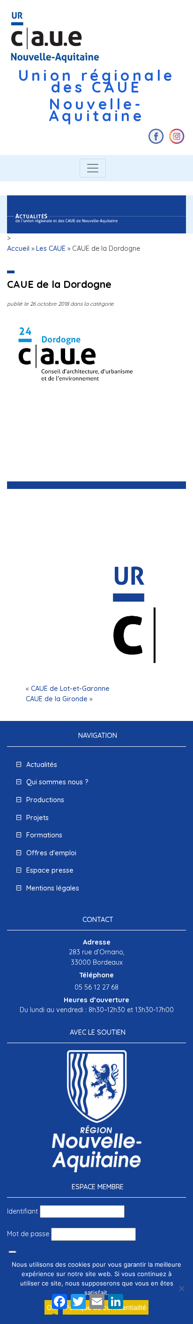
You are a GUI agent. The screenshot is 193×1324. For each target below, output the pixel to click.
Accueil (18, 248)
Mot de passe (28, 1234)
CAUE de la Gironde (57, 699)
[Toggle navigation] (93, 168)
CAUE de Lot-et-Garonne (70, 688)
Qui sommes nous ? (57, 782)
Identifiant (22, 1211)
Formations (44, 835)
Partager (66, 1316)
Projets (37, 817)
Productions (45, 800)
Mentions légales (52, 888)
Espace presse (50, 870)
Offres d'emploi (51, 853)
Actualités (41, 764)
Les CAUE (51, 248)
